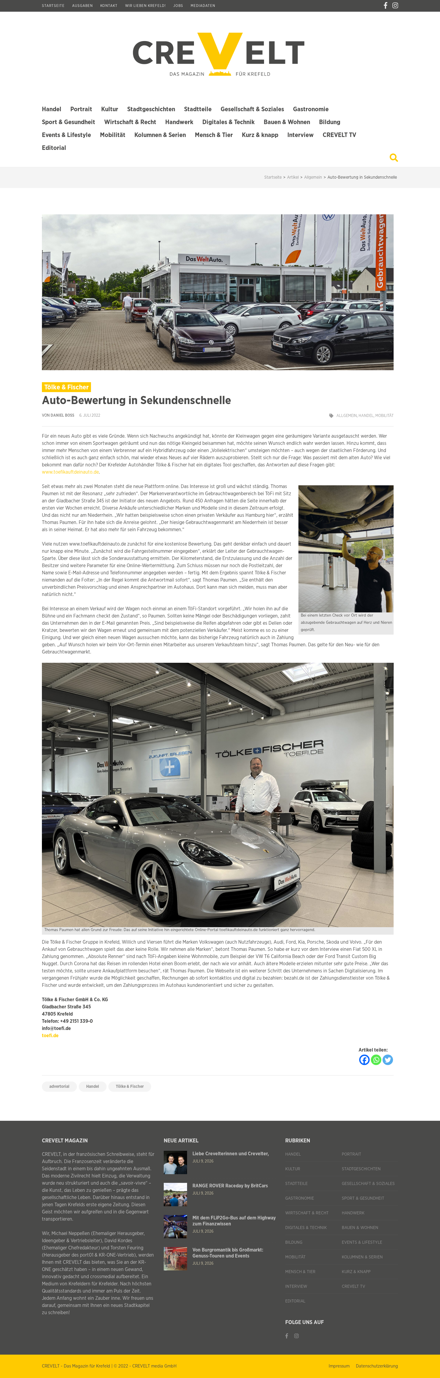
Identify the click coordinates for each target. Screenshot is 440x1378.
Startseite (53, 5)
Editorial (54, 148)
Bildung (329, 122)
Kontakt (109, 5)
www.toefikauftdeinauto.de (70, 472)
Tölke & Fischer (130, 1087)
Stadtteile (198, 109)
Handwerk (179, 122)
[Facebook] (385, 5)
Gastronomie (311, 109)
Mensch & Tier (214, 135)
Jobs (178, 5)
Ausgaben (82, 5)
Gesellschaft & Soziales (252, 109)
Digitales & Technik (228, 122)
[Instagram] (395, 5)
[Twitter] (388, 1060)
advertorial (59, 1087)
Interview (300, 135)
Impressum (339, 1366)
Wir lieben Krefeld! (145, 5)
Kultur (109, 109)
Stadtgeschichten (151, 109)
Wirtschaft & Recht (130, 122)
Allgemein (346, 416)
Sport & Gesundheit (68, 122)
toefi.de (50, 1035)
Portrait (81, 109)
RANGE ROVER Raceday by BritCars (230, 1185)
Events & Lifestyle (66, 135)
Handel (51, 109)
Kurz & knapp (260, 135)
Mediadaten (203, 5)
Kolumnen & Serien (160, 135)
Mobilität (112, 135)
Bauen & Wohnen (287, 122)
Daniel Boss (62, 416)
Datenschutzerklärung (377, 1366)
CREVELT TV (339, 135)
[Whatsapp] (376, 1060)
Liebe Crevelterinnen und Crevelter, (230, 1153)
